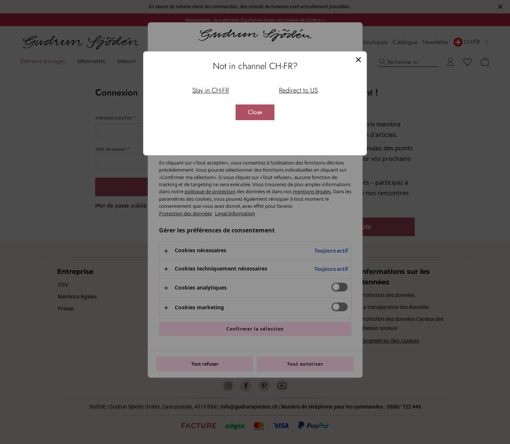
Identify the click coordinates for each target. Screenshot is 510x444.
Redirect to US (298, 90)
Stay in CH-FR (210, 90)
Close (255, 112)
